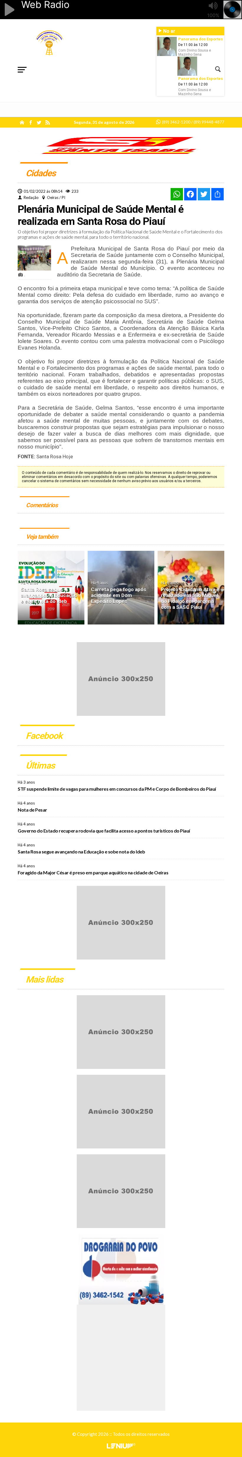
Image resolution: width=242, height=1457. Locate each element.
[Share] (217, 194)
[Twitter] (204, 194)
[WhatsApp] (177, 194)
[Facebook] (190, 194)
